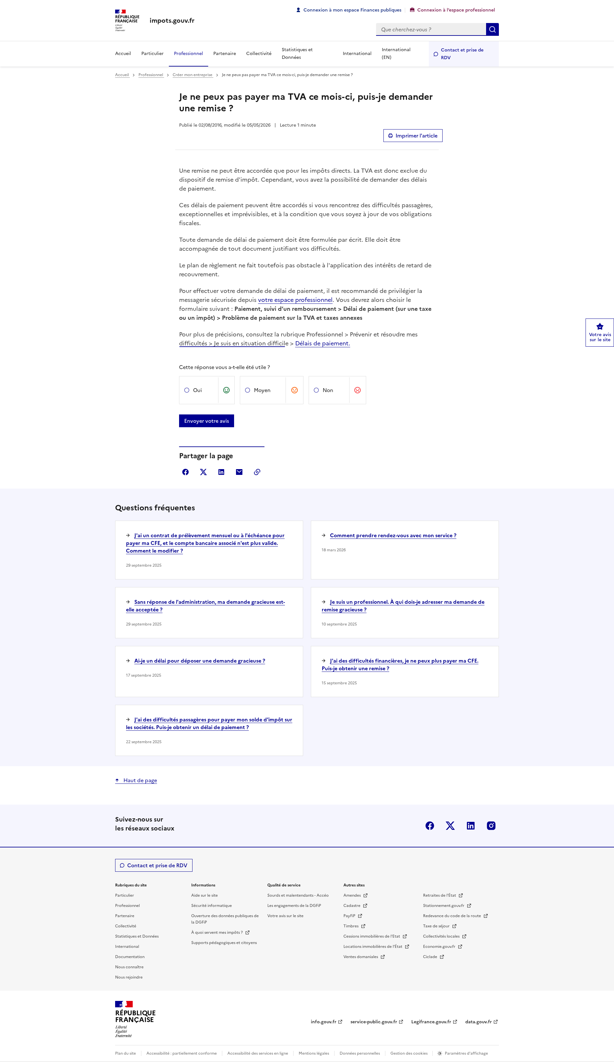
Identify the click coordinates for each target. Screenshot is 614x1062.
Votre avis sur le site (285, 916)
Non (328, 390)
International (357, 53)
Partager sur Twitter (203, 472)
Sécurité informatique (211, 906)
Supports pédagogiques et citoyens (224, 943)
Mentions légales (314, 1053)
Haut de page (139, 780)
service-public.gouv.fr (373, 1022)
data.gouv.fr (478, 1022)
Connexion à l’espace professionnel (456, 10)
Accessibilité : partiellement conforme (181, 1053)
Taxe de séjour (437, 926)
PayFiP (349, 916)
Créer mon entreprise (193, 75)
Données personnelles (360, 1053)
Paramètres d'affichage (466, 1053)
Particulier (152, 53)
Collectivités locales (441, 936)
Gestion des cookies (409, 1053)
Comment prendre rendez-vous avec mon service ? (393, 535)
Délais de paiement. (322, 343)
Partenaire (224, 53)
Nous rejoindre (129, 977)
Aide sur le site (204, 895)
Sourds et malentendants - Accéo (298, 895)
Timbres (351, 926)
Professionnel (188, 53)
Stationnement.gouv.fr (444, 906)
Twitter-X (450, 825)
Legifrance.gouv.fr (431, 1022)
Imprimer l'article (416, 135)
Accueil (123, 53)
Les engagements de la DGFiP (294, 906)
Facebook (429, 825)
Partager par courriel (239, 472)
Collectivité (259, 53)
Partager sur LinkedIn (221, 472)
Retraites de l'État (440, 895)
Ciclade (430, 957)
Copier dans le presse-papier (257, 472)
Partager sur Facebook (185, 472)
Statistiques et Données (297, 53)
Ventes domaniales (361, 957)
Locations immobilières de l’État (373, 946)
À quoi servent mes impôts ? (217, 932)
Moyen (262, 390)
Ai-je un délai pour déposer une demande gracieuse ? (199, 661)
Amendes (352, 895)
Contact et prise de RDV (462, 54)
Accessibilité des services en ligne (257, 1053)
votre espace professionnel (295, 299)
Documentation (130, 957)
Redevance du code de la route (452, 916)
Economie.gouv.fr (439, 946)
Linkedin (470, 825)
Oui (197, 390)
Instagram (491, 825)
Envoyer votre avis (206, 421)
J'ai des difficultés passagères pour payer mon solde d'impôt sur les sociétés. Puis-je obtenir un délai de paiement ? (209, 723)
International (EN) (396, 53)
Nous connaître (129, 967)
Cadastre (352, 906)
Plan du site (125, 1053)
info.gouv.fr (323, 1022)
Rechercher (492, 29)
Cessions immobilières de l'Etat (372, 936)
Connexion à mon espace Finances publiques (352, 10)
